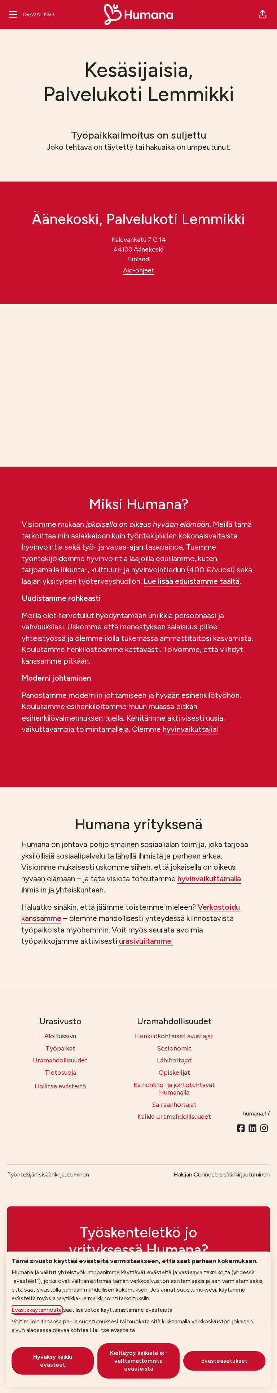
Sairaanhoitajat (174, 1105)
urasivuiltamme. (146, 941)
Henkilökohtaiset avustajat (174, 1036)
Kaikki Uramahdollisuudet (174, 1117)
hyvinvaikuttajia (190, 729)
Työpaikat (60, 1048)
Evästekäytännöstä (37, 1309)
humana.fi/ (256, 1113)
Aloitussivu (60, 1036)
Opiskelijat (174, 1073)
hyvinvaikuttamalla (209, 878)
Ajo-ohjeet (138, 270)
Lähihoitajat (174, 1060)
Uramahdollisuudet (60, 1060)
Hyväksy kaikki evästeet (52, 1360)
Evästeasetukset (224, 1360)
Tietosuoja (60, 1073)
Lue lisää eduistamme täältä (191, 581)
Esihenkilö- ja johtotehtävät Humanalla (174, 1089)
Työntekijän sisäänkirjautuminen (48, 1174)
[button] (262, 14)
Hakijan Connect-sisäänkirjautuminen (221, 1174)
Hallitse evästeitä (60, 1086)
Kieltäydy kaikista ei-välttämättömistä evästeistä (138, 1360)
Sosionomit (174, 1048)
